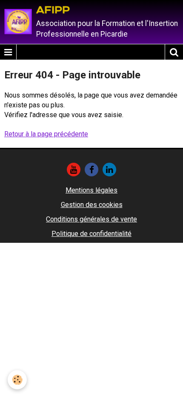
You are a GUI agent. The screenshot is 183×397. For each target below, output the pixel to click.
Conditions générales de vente (91, 219)
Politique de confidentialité (91, 234)
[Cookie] (17, 379)
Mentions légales (91, 190)
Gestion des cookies (92, 205)
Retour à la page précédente (46, 134)
